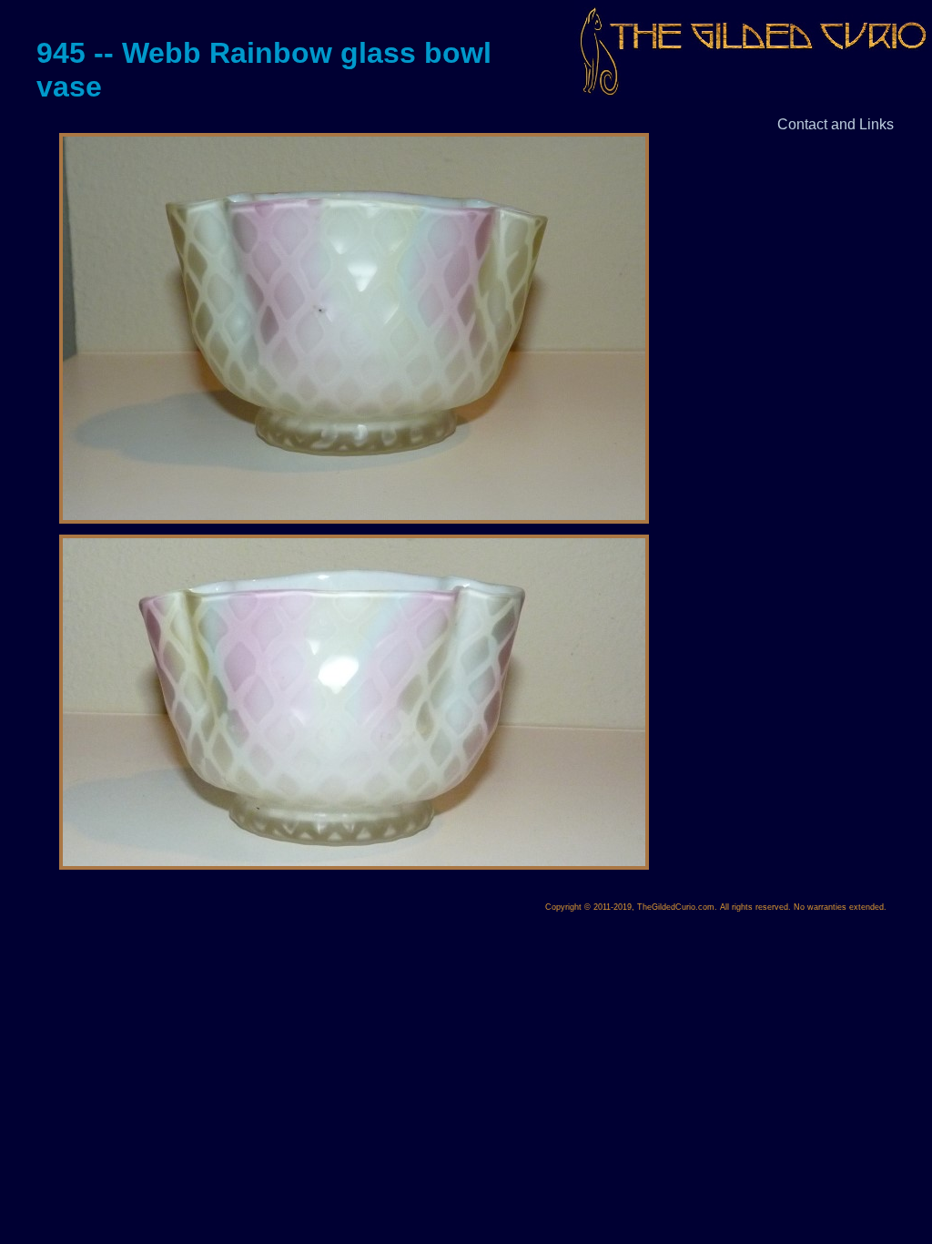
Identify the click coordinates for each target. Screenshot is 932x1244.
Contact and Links (835, 124)
